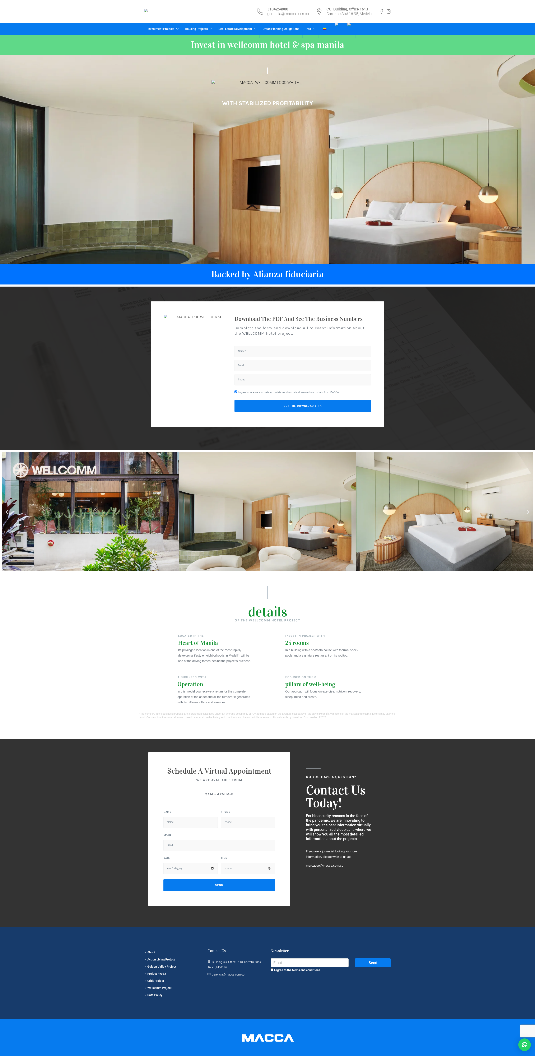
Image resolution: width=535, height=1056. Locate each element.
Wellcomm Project (159, 988)
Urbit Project (155, 980)
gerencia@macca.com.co (288, 13)
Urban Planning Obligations (281, 29)
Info (308, 29)
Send (373, 962)
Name (167, 811)
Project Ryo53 (156, 973)
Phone (225, 811)
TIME (224, 857)
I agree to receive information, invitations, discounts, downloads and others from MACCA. (288, 392)
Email (167, 834)
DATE (166, 857)
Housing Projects (196, 29)
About (151, 952)
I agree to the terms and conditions (296, 970)
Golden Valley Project (161, 966)
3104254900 (277, 9)
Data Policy (154, 995)
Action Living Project (161, 959)
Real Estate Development (235, 29)
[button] (6, 511)
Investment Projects (161, 29)
